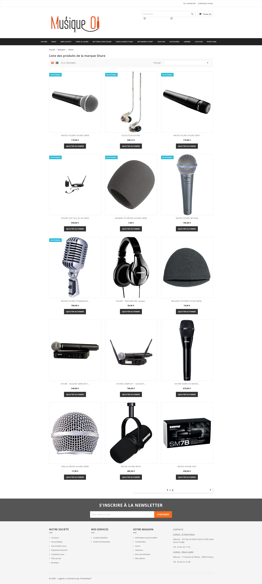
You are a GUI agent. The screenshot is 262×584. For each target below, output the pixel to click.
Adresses (139, 550)
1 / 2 (171, 490)
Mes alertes (140, 558)
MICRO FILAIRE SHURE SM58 (75, 135)
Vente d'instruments (101, 542)
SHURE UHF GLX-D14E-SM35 (75, 218)
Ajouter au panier (75, 146)
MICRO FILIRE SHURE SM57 (187, 135)
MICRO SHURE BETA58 (187, 218)
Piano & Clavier (82, 42)
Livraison (55, 537)
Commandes (140, 542)
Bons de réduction (142, 554)
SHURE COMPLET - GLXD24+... (131, 383)
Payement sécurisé (59, 550)
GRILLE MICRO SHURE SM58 (75, 466)
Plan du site (56, 558)
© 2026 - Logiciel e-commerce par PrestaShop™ (70, 578)
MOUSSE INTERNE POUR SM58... (187, 301)
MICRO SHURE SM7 (187, 466)
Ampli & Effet (66, 42)
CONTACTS (178, 529)
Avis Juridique (56, 542)
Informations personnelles (146, 537)
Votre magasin (143, 529)
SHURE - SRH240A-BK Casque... (131, 301)
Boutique (55, 562)
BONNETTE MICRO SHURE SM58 (131, 218)
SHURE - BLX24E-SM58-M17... (75, 383)
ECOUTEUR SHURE (131, 135)
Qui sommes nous (58, 546)
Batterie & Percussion (102, 42)
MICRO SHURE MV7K (131, 466)
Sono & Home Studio (124, 42)
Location (199, 42)
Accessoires (174, 42)
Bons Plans (211, 42)
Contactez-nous (205, 3)
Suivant (210, 489)
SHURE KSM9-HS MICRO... (187, 383)
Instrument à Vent (145, 42)
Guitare (44, 42)
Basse (54, 42)
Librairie (187, 42)
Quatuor (161, 42)
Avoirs (137, 546)
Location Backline (100, 537)
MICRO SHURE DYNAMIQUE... (75, 301)
